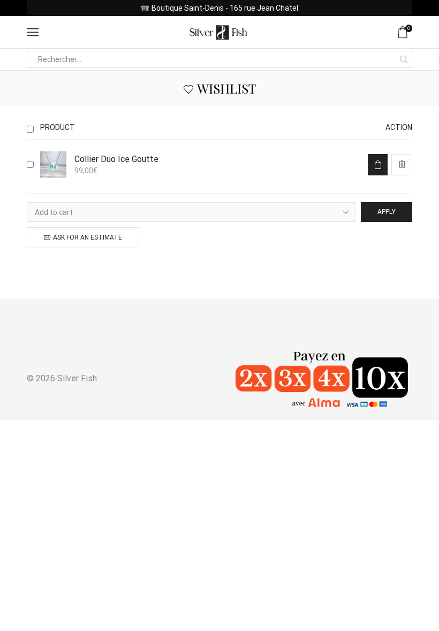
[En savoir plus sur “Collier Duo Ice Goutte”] (378, 165)
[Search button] (404, 59)
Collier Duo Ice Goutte (116, 159)
